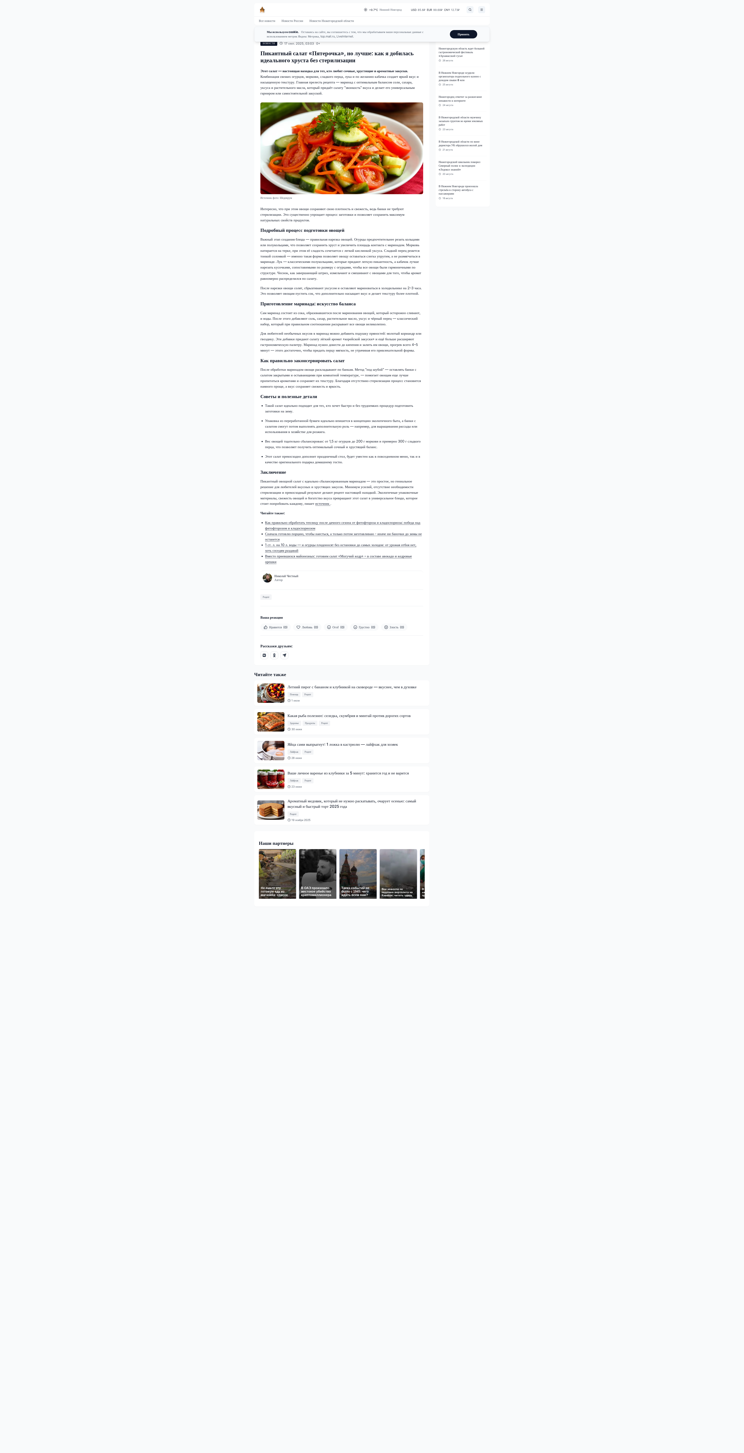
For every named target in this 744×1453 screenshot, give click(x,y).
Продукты (310, 723)
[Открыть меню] (481, 9)
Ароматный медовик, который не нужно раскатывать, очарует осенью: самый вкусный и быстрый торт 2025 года (352, 804)
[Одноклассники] (274, 655)
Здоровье (294, 723)
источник (322, 503)
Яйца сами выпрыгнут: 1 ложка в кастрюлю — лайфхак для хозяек (343, 744)
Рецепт (266, 597)
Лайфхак (294, 751)
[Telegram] (284, 655)
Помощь (294, 694)
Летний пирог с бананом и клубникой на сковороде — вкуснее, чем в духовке (352, 687)
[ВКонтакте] (264, 655)
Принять (463, 34)
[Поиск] (470, 9)
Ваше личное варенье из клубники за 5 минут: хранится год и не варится (348, 773)
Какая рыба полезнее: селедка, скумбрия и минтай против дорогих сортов (349, 715)
